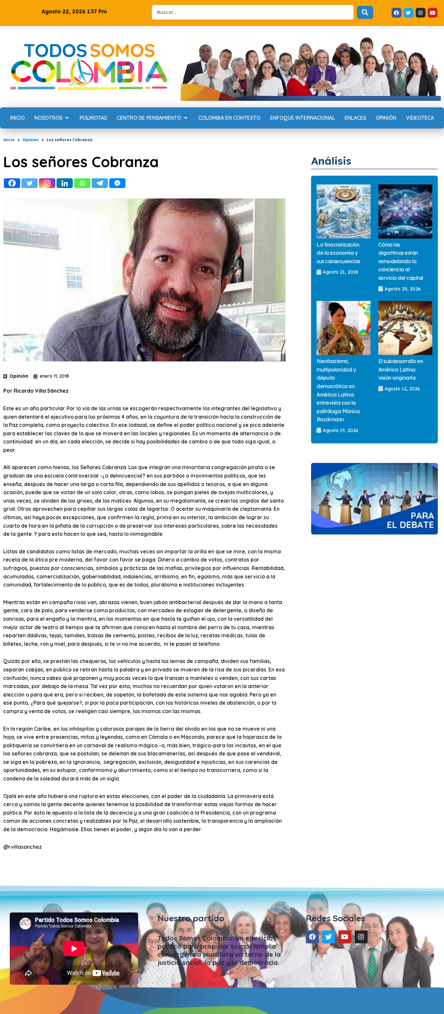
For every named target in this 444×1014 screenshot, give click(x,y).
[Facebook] (12, 183)
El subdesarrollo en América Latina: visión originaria (400, 369)
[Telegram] (100, 183)
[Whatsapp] (82, 183)
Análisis (331, 160)
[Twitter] (29, 183)
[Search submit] (365, 12)
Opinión (30, 139)
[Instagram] (47, 183)
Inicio (9, 139)
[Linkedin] (65, 183)
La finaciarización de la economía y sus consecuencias (338, 252)
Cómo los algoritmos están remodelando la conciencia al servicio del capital (400, 261)
